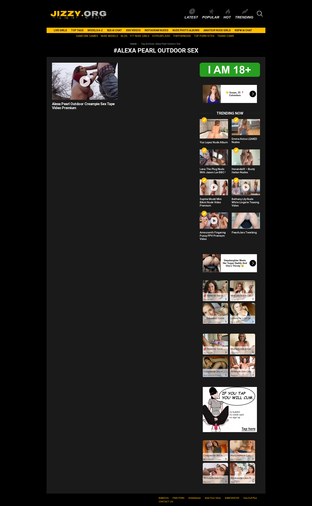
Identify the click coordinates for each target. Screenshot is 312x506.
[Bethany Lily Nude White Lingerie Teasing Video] (246, 187)
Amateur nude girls (217, 30)
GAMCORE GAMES (87, 36)
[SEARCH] (260, 13)
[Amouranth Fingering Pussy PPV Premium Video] (214, 221)
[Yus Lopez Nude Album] (214, 128)
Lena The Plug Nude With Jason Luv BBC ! (213, 170)
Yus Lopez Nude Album (214, 142)
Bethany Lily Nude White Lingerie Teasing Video (245, 202)
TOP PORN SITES (204, 36)
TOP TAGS (77, 30)
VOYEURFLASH (161, 36)
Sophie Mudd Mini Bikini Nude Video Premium (211, 202)
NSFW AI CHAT (243, 30)
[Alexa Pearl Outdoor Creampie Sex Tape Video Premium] (85, 81)
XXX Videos (133, 30)
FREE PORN (178, 498)
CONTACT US (166, 501)
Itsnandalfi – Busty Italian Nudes (243, 170)
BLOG (124, 36)
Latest (191, 17)
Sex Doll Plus (250, 498)
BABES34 (163, 498)
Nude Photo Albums (185, 30)
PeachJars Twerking (244, 232)
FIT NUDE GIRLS (139, 36)
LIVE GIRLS (60, 30)
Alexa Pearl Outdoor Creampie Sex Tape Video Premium (83, 106)
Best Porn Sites (213, 498)
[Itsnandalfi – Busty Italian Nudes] (246, 157)
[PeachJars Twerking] (246, 221)
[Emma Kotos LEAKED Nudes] (246, 127)
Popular (210, 17)
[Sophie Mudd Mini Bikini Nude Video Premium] (214, 187)
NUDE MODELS (109, 36)
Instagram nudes (156, 30)
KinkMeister (194, 498)
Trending (244, 17)
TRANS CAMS (225, 36)
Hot (227, 17)
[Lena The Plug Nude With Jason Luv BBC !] (214, 157)
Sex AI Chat (114, 30)
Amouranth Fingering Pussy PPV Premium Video (213, 236)
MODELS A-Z (95, 30)
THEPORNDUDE (182, 36)
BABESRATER (232, 498)
